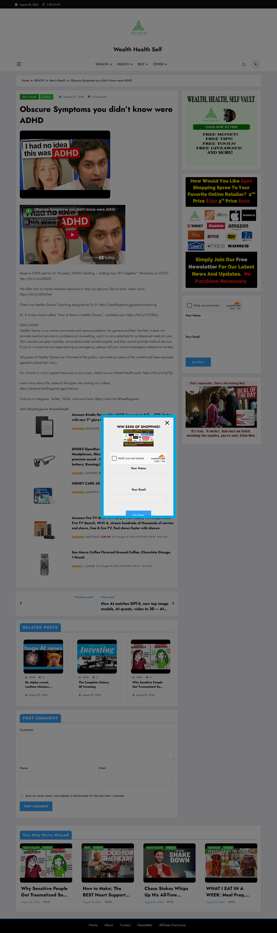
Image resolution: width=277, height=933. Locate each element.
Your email (139, 489)
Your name (138, 468)
